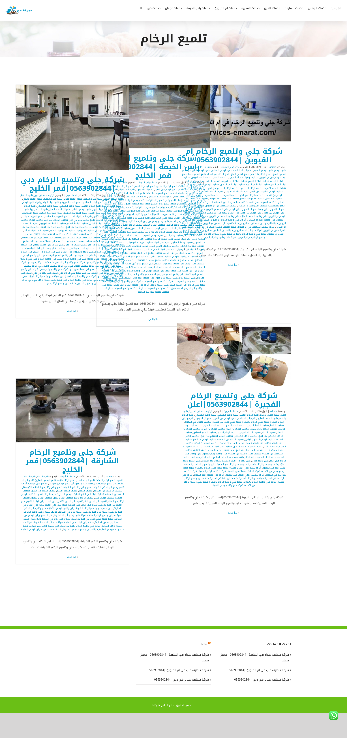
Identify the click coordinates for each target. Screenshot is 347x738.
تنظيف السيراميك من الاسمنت (261, 202)
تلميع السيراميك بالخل (136, 196)
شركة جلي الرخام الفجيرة (251, 478)
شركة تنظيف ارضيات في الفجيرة (244, 471)
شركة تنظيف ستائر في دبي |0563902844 (181, 679)
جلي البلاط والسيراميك (33, 248)
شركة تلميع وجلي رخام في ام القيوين (259, 223)
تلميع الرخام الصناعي (221, 170)
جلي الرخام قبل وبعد (250, 212)
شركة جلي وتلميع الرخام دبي (77, 280)
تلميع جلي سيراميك (186, 200)
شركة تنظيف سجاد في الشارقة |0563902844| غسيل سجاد (174, 657)
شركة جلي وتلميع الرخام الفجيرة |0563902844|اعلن (238, 354)
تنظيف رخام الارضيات (194, 235)
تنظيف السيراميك (229, 195)
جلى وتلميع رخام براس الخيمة (169, 263)
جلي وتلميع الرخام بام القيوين (224, 216)
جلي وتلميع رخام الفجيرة (203, 464)
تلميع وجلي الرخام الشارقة (34, 483)
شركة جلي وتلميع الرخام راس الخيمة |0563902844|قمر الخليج (158, 116)
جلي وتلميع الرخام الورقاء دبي (97, 258)
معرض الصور (229, 113)
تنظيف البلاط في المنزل (43, 490)
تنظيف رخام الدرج (174, 235)
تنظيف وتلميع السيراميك (149, 253)
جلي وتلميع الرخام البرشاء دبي (58, 255)
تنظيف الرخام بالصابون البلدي (260, 439)
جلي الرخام (234, 209)
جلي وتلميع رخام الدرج (166, 277)
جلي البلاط (58, 244)
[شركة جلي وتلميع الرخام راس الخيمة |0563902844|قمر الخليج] (153, 116)
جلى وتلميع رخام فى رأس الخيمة (181, 267)
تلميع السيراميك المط (184, 196)
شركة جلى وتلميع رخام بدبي (54, 269)
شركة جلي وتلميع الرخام (163, 284)
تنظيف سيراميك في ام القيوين (220, 205)
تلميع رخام (170, 200)
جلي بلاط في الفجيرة (239, 460)
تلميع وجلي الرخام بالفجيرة (255, 422)
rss (204, 644)
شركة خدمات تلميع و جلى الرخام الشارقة (41, 529)
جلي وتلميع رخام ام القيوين (261, 219)
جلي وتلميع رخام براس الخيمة (139, 277)
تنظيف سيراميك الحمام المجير (164, 246)
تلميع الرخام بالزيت (66, 480)
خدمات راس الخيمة (148, 182)
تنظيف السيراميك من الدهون (252, 205)
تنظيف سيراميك (162, 242)
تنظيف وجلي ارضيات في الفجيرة (244, 453)
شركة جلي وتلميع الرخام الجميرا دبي (78, 276)
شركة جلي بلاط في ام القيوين (217, 230)
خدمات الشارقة (67, 476)
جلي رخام (108, 508)
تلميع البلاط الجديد (72, 199)
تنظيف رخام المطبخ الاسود (167, 239)
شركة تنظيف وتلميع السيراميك (157, 281)
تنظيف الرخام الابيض (176, 225)
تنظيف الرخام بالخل (63, 497)
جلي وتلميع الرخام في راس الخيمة (167, 274)
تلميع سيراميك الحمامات (153, 210)
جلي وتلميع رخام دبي (97, 262)
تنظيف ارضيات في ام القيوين (243, 177)
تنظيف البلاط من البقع (77, 227)
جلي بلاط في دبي (83, 255)
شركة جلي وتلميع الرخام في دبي (45, 280)
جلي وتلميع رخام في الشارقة (73, 512)
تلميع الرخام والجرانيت (59, 483)
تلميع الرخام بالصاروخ (260, 174)
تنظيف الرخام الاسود (275, 188)
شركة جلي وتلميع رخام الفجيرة (228, 485)
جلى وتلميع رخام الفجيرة (215, 453)
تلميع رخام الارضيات (154, 200)
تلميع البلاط (27, 195)
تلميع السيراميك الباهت (157, 193)
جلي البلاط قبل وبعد (57, 248)
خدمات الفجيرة (231, 411)
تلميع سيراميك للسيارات (162, 214)
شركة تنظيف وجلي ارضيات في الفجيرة (245, 474)
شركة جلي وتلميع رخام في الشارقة (80, 529)
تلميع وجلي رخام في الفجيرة (226, 422)
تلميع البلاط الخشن (52, 199)
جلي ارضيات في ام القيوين (255, 209)
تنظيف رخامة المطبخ (182, 242)
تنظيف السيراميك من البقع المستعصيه (41, 237)
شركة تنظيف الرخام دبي (50, 266)
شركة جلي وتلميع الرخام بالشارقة (83, 526)
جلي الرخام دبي (64, 251)
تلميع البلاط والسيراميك (47, 202)
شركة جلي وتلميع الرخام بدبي (108, 280)
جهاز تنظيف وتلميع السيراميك (190, 281)
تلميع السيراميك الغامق (104, 216)
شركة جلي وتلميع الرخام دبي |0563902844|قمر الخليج (77, 127)
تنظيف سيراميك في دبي (79, 241)
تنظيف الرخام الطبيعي (142, 228)
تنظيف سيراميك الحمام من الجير (160, 249)
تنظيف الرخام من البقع (251, 195)
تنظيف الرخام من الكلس (70, 501)
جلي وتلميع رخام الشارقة (101, 512)
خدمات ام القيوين (230, 167)
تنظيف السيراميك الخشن (36, 230)
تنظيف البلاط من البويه (258, 184)
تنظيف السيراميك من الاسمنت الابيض (226, 202)
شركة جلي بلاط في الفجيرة (224, 478)
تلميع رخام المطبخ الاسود (137, 203)
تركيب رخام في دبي (44, 195)
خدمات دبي (71, 195)
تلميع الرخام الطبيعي (144, 186)
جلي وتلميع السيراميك (138, 274)
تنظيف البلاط (220, 177)
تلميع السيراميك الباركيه (182, 193)
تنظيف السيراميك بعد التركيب (224, 198)
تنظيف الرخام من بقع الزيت (159, 232)
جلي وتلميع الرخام (155, 270)
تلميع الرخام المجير (86, 480)
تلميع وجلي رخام (141, 217)
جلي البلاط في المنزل (80, 248)
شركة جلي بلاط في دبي (45, 273)
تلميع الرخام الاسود (263, 170)
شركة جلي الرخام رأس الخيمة (190, 284)
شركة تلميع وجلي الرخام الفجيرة (245, 467)
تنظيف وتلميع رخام (161, 256)
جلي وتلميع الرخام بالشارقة (60, 508)
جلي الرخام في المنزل (273, 212)
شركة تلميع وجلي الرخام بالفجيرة (211, 467)
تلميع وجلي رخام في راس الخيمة (152, 221)
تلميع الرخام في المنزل (218, 174)
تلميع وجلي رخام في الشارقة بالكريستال (42, 487)
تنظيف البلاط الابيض (258, 425)
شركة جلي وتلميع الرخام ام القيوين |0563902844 (238, 113)
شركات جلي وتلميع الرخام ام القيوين (228, 219)
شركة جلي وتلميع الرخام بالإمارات (249, 234)
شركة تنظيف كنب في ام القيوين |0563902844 (178, 670)
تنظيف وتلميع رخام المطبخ (136, 256)
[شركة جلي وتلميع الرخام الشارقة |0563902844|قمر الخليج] (72, 411)
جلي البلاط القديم (42, 244)
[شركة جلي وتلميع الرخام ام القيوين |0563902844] (234, 113)
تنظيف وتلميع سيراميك (182, 260)
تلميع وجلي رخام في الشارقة (77, 487)
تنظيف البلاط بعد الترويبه (234, 181)
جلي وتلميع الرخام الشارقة (89, 508)
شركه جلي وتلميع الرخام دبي (61, 283)
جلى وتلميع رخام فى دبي (100, 244)
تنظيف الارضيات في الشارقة (108, 490)
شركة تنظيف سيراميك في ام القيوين (256, 227)
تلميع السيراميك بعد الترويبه (110, 220)
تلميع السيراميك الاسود (100, 213)
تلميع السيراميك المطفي (160, 196)
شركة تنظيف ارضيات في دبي (79, 266)
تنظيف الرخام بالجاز (83, 497)
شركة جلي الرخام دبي (70, 273)
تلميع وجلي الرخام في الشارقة (109, 487)
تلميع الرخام (280, 170)
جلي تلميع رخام (173, 270)
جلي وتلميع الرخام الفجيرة (215, 460)
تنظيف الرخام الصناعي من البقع (223, 188)
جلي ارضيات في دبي (75, 244)
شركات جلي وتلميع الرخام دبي (70, 262)
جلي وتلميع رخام (187, 277)
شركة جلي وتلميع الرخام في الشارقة (47, 526)
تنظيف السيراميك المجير (252, 198)
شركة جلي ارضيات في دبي (95, 273)
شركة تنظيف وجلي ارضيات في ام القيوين (215, 227)
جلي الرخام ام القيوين (217, 209)
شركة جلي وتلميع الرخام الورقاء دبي (41, 276)
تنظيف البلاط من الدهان (232, 184)
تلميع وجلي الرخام (183, 217)
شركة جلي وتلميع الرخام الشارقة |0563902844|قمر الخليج (77, 410)
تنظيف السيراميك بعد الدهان (48, 234)
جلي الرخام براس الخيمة (152, 267)
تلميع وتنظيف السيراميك (136, 214)
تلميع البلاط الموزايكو (70, 202)
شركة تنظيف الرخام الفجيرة (212, 471)
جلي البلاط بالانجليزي (102, 248)
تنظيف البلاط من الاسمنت (103, 227)
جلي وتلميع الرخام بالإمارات (253, 216)
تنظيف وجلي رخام (194, 263)
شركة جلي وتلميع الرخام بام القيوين (214, 234)
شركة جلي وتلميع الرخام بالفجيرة (225, 482)
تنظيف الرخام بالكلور (41, 497)
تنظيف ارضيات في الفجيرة (198, 422)
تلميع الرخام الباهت (242, 170)
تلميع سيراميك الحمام (177, 210)
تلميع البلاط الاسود (113, 199)
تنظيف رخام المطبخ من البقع (137, 239)
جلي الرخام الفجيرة (266, 457)
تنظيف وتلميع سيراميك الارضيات (153, 260)
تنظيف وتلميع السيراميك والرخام (188, 256)
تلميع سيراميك (165, 207)
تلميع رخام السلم (178, 203)
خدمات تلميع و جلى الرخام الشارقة (40, 512)
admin (272, 167)
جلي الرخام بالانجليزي (245, 457)
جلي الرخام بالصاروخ (83, 251)
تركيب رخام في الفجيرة (200, 411)
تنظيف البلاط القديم (258, 181)
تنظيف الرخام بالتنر (104, 497)
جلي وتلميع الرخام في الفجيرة (232, 464)
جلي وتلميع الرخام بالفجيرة (261, 464)
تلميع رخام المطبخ (160, 203)
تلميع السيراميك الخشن (133, 193)
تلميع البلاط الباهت (92, 199)
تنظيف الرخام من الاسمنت (230, 439)
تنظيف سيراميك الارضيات (140, 242)
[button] (141, 7)
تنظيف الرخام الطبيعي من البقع (267, 191)
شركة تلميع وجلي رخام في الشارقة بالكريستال (53, 519)
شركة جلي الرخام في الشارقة (48, 522)
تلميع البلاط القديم (113, 202)
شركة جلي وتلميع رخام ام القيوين (219, 237)
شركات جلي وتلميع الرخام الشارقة (104, 515)
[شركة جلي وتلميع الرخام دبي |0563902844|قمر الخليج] (72, 127)
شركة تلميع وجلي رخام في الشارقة (95, 519)
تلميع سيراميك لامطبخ (186, 214)
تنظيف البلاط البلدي (99, 223)
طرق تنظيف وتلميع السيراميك (160, 288)
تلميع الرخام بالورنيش (82, 483)
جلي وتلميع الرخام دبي (44, 258)
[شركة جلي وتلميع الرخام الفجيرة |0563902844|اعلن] (234, 354)
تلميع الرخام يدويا (144, 189)
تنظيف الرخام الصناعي (252, 188)
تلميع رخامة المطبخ (183, 207)
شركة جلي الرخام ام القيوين (248, 230)
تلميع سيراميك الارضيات (145, 207)
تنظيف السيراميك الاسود (62, 230)
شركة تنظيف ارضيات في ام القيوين (221, 223)
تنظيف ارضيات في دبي (56, 220)
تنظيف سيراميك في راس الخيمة (179, 253)
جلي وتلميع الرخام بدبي (69, 258)
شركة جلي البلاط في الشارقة (79, 522)
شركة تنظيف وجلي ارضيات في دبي (87, 269)
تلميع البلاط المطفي (93, 202)
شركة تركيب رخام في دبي (40, 262)
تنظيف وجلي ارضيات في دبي (50, 241)
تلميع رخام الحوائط (134, 200)
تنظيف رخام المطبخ (153, 235)
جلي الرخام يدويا (230, 212)
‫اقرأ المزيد (233, 265)
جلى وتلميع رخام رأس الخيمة (139, 263)
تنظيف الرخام (195, 225)
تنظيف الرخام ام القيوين (237, 191)
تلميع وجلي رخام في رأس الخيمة (186, 221)
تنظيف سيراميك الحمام (192, 246)
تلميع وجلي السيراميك (162, 217)
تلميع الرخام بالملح (240, 174)
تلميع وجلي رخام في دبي (82, 220)
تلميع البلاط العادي (32, 199)
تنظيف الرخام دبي (104, 230)
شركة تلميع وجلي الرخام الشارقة (70, 515)
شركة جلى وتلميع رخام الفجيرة (209, 474)
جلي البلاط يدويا (115, 251)
